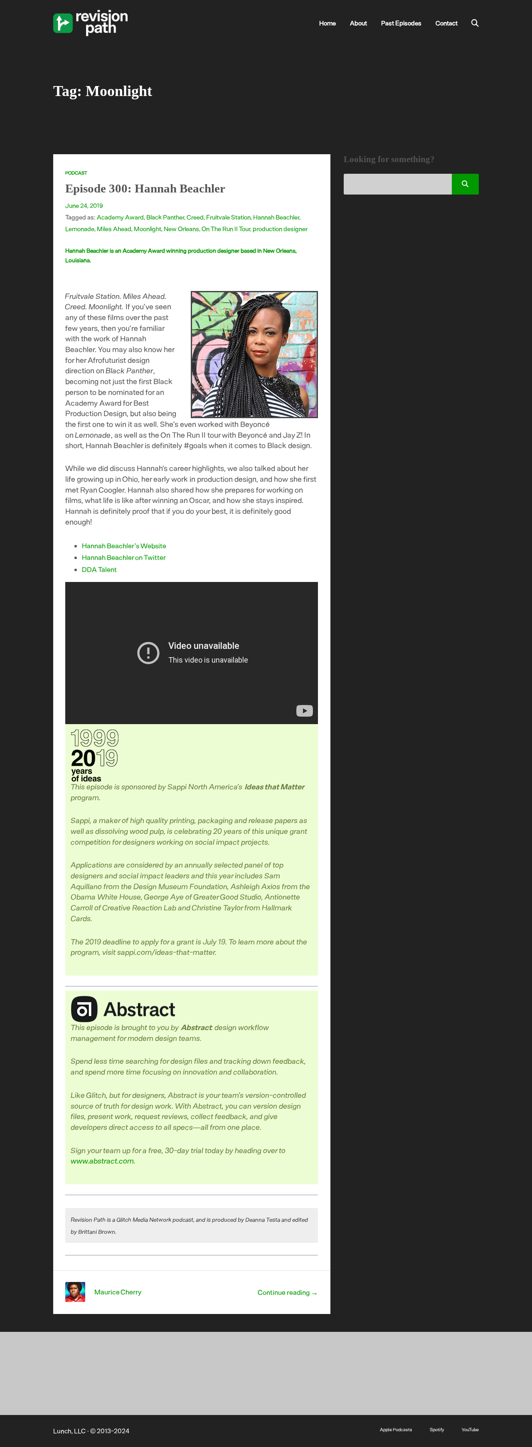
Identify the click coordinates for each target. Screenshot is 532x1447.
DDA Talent (99, 569)
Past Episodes (401, 23)
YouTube (470, 1429)
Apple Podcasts (396, 1429)
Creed (195, 217)
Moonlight (147, 228)
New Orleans (181, 228)
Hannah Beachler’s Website (124, 545)
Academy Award (120, 217)
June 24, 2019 (84, 205)
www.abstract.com (102, 1160)
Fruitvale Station (228, 217)
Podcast (76, 172)
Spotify (437, 1429)
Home (327, 23)
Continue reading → (288, 1292)
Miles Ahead (114, 228)
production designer (280, 228)
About (358, 23)
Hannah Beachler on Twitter (124, 557)
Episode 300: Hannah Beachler (145, 188)
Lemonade (79, 228)
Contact (447, 23)
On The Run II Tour (226, 228)
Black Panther (165, 217)
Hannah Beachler (276, 217)
